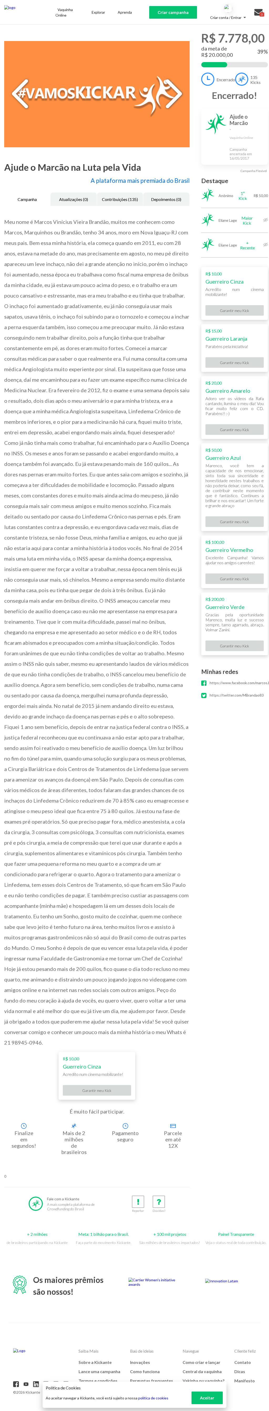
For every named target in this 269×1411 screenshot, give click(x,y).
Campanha (27, 199)
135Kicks (255, 80)
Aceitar (207, 1397)
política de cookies (153, 1398)
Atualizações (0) (73, 199)
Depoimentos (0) (166, 199)
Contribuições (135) (120, 199)
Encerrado (225, 79)
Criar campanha (173, 12)
